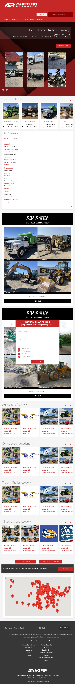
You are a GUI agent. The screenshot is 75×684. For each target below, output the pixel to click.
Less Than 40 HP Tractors (11, 154)
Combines (7, 157)
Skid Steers (7, 175)
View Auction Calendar (50, 561)
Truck (28, 652)
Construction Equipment (23, 354)
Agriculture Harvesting (10, 162)
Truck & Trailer (23, 351)
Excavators (7, 173)
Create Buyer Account (46, 658)
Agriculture (23, 349)
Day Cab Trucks (8, 197)
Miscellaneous (23, 356)
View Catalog (63, 46)
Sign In (41, 14)
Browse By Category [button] (10, 19)
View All (6, 164)
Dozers (6, 178)
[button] (3, 90)
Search (65, 569)
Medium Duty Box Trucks (11, 199)
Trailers (28, 655)
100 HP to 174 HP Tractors (11, 149)
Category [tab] (7, 138)
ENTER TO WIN (37, 301)
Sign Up (36, 361)
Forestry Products (9, 183)
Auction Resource (22, 675)
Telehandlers (7, 186)
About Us (40, 19)
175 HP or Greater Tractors (11, 147)
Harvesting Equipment (10, 159)
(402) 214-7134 (53, 675)
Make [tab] (15, 138)
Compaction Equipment (10, 181)
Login (46, 660)
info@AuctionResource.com (38, 675)
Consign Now (25, 561)
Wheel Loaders (8, 170)
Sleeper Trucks (8, 194)
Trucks (6, 192)
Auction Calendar (46, 645)
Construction (9, 168)
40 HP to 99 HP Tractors (10, 152)
